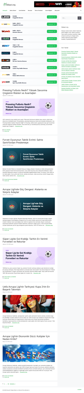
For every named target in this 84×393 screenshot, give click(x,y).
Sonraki (12, 384)
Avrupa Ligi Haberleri (8, 228)
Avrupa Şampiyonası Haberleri (10, 179)
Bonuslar (30, 10)
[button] (81, 10)
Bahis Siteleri (13, 10)
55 (8, 384)
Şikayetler (57, 10)
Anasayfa (5, 10)
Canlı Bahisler (22, 10)
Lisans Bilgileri (48, 10)
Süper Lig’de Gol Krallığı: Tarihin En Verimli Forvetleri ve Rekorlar (25, 240)
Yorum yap (6, 131)
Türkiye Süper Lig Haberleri (10, 276)
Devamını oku (18, 126)
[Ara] (79, 18)
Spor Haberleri (7, 129)
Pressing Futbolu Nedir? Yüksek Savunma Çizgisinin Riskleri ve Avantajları (25, 91)
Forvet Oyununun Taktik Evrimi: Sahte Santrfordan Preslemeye (23, 141)
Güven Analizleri (39, 10)
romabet (79, 389)
